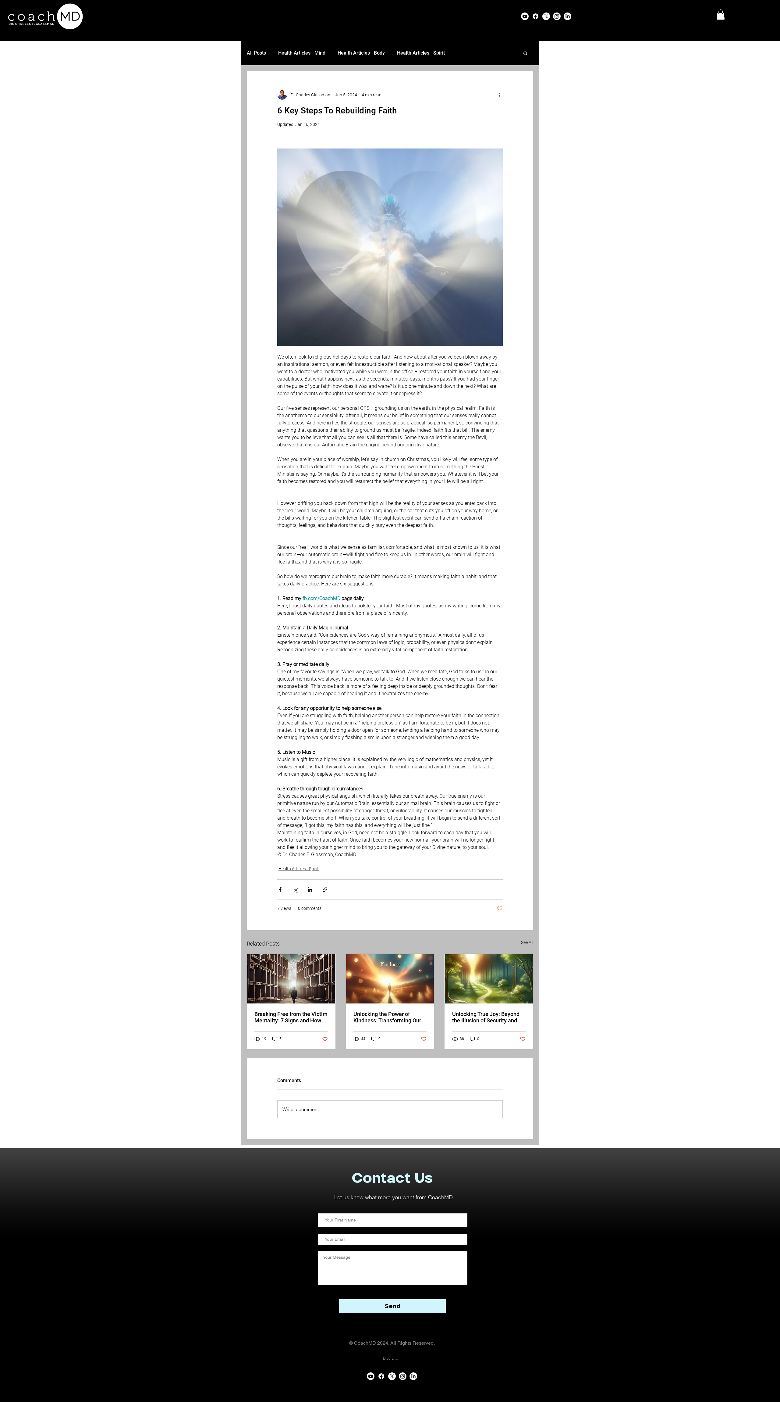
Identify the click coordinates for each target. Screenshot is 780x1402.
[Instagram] (557, 16)
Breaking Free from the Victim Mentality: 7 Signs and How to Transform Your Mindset (291, 1017)
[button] (720, 14)
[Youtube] (525, 16)
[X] (546, 16)
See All (527, 942)
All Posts (256, 53)
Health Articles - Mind (301, 53)
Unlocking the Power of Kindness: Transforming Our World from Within (387, 1017)
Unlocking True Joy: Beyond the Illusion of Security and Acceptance (485, 1017)
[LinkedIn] (567, 16)
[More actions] (499, 94)
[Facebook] (535, 16)
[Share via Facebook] (280, 889)
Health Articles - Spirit (421, 53)
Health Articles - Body (361, 53)
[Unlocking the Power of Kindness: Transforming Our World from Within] (390, 978)
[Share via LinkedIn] (310, 889)
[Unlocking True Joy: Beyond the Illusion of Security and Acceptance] (489, 978)
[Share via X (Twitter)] (295, 889)
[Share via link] (325, 889)
